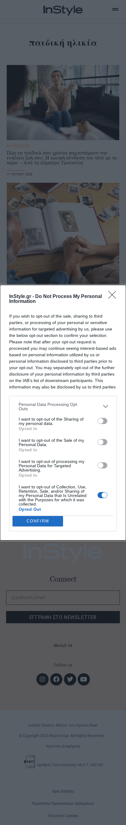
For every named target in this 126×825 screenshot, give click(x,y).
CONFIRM (38, 521)
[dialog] (63, 412)
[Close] (114, 297)
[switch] (102, 421)
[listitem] (63, 406)
